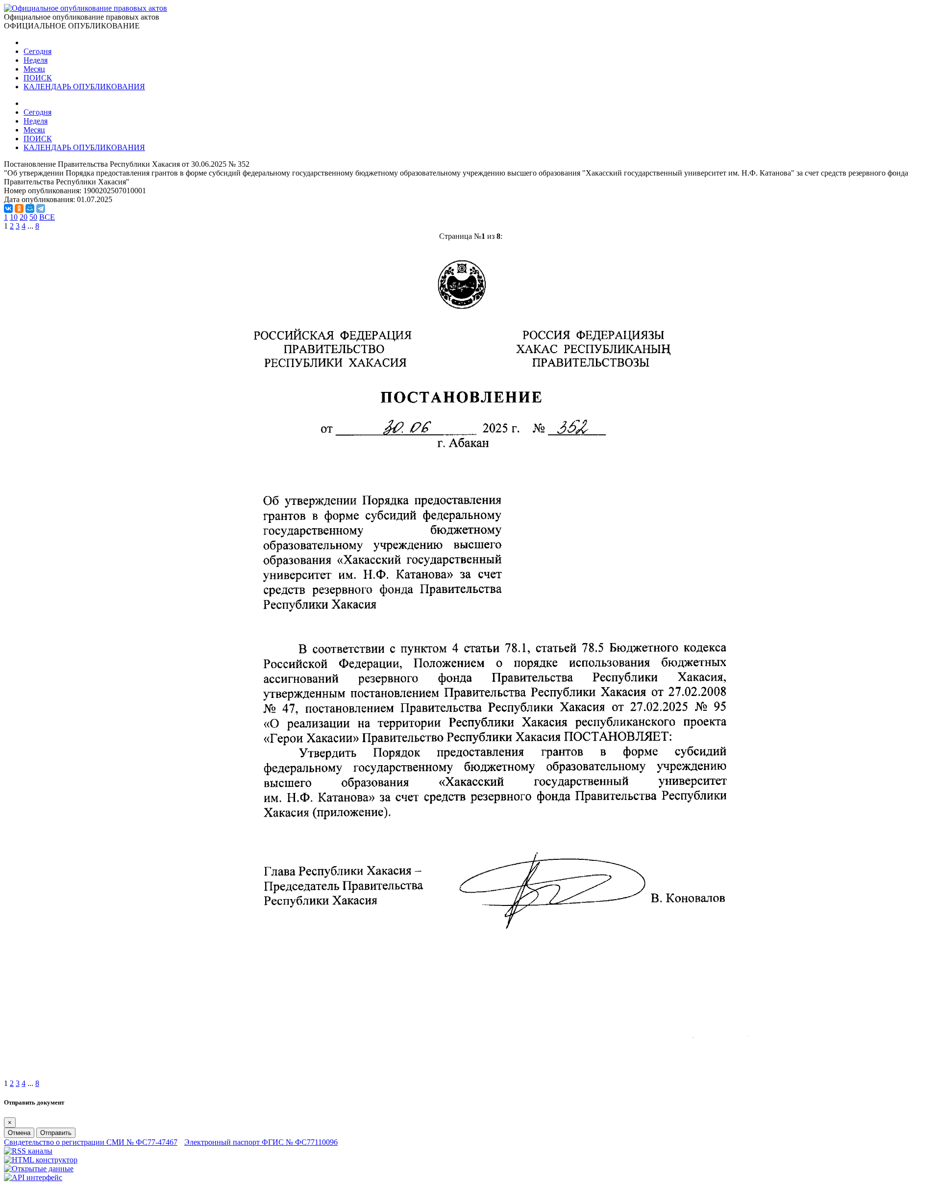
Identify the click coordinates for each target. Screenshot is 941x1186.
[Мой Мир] (29, 208)
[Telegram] (40, 208)
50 (33, 217)
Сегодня (37, 51)
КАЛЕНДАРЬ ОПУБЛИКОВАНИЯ (84, 86)
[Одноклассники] (19, 208)
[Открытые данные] (39, 1168)
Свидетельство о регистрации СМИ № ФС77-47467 (90, 1142)
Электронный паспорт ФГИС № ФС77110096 (261, 1142)
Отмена (19, 1132)
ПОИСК (38, 78)
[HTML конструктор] (40, 1160)
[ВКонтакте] (8, 208)
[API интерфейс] (33, 1177)
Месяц (34, 69)
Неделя (36, 60)
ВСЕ (47, 217)
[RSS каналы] (28, 1151)
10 (14, 217)
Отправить (56, 1132)
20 (23, 217)
